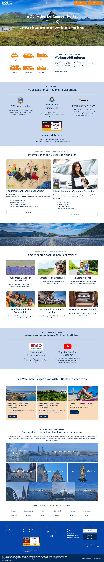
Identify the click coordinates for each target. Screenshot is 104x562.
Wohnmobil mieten (28, 530)
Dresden (63, 491)
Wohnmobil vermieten (29, 532)
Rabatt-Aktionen (83, 278)
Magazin (69, 530)
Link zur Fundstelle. (26, 551)
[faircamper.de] (6, 3)
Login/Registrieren (96, 3)
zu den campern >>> (61, 71)
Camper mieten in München (83, 471)
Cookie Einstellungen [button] (86, 558)
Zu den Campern (80, 3)
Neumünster (87, 511)
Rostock (72, 511)
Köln (17, 491)
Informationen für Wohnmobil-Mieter (25, 191)
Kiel (43, 511)
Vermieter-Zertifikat (73, 537)
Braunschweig (28, 511)
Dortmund (57, 511)
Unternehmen (9, 530)
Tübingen (57, 515)
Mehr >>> (25, 114)
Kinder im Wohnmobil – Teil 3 (82, 403)
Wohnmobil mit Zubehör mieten (52, 310)
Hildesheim (13, 515)
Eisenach (13, 511)
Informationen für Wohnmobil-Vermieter (73, 191)
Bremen (43, 515)
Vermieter (48, 2)
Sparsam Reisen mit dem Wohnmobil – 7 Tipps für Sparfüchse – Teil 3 (18, 405)
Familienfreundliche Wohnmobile (21, 310)
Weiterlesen (12, 416)
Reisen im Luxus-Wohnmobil (83, 309)
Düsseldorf (86, 491)
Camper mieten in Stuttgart (21, 471)
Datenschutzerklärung (7, 560)
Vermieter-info (75, 214)
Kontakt (7, 532)
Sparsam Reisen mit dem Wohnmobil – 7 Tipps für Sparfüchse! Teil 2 (49, 405)
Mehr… (87, 515)
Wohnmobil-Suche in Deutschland (20, 279)
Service (59, 2)
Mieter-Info (28, 212)
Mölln (72, 515)
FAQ (68, 532)
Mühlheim (28, 515)
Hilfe (68, 2)
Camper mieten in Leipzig (52, 471)
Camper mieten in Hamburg (63, 452)
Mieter (38, 2)
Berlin (40, 491)
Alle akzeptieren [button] (97, 558)
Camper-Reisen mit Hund (52, 278)
